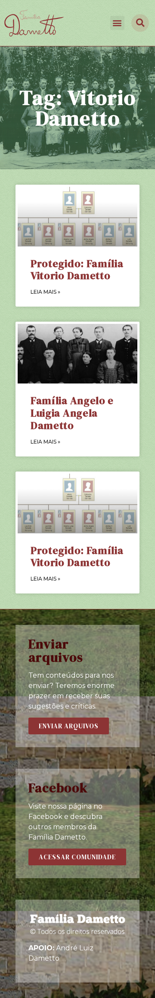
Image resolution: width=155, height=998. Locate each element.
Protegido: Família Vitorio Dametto (77, 269)
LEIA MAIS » (45, 292)
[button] (117, 23)
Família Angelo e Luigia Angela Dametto (72, 412)
